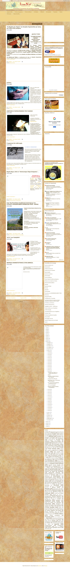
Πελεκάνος (59, 497)
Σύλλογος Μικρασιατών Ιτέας (50, 511)
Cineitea (46, 431)
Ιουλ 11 (49, 395)
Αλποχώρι (59, 437)
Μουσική (47, 488)
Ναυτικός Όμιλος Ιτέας (58, 489)
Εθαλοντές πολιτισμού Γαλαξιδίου (52, 458)
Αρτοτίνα (53, 443)
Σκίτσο (58, 508)
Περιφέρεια (58, 500)
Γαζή (57, 447)
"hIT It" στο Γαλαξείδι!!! (13, 237)
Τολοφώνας (51, 513)
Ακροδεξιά (59, 436)
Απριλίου (48, 415)
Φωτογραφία (48, 11)
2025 (47, 327)
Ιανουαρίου (49, 419)
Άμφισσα (53, 432)
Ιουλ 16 (49, 371)
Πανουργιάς (47, 495)
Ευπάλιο (46, 466)
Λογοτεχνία (58, 480)
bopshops (39, 565)
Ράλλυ (52, 506)
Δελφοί (11, 62)
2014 (47, 338)
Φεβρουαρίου (49, 418)
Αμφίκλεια (53, 438)
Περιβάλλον (48, 500)
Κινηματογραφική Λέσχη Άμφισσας (53, 477)
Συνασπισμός (57, 509)
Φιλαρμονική (61, 518)
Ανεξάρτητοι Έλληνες (49, 440)
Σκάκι (50, 508)
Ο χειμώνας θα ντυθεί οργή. (14, 143)
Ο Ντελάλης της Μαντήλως (49, 302)
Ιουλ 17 (49, 369)
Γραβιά (53, 450)
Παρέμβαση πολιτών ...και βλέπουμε (51, 306)
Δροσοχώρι (52, 457)
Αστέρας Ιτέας (48, 444)
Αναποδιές (58, 439)
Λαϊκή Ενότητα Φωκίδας (50, 185)
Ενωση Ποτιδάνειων (48, 277)
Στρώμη (51, 509)
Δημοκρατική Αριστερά (57, 455)
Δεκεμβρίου (49, 342)
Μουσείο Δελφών (56, 487)
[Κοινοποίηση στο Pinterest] (11, 30)
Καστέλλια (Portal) (48, 286)
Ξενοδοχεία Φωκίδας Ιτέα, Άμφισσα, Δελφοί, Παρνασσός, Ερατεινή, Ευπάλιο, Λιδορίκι (52, 301)
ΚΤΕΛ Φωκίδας (47, 291)
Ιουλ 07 (49, 401)
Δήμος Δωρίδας (47, 272)
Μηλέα (53, 486)
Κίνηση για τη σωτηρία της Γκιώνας (51, 280)
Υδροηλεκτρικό (54, 518)
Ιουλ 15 (49, 389)
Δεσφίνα (49, 455)
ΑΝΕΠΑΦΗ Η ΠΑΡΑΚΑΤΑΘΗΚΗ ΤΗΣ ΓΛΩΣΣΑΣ (20, 111)
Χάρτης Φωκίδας (17, 13)
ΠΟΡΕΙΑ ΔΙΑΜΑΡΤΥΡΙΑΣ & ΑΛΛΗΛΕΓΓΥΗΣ (53, 253)
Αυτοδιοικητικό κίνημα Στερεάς (54, 445)
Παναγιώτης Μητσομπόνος (49, 304)
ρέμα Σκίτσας (47, 528)
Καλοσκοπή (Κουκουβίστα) (49, 282)
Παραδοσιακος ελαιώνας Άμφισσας (53, 496)
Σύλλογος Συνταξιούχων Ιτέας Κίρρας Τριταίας (54, 512)
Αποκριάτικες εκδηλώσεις (50, 441)
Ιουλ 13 (49, 392)
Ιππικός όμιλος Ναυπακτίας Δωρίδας (51, 468)
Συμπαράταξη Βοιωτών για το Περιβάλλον (52, 311)
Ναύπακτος (47, 294)
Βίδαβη (50, 446)
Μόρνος (62, 488)
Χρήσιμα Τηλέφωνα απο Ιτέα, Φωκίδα (51, 320)
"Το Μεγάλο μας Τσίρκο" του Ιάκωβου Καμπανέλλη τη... (53, 373)
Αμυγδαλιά (47, 438)
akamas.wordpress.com (49, 265)
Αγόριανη (56, 435)
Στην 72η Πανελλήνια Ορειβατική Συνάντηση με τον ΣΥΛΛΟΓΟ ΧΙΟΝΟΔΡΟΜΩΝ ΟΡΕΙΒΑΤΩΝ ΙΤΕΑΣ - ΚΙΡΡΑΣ (22, 203)
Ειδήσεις (61, 458)
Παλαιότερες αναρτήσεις (36, 297)
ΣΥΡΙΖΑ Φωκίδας (50, 507)
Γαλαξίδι (61, 447)
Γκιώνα (61, 448)
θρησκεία (56, 526)
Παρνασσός (47, 497)
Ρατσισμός (59, 506)
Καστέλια (46, 284)
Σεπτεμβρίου (49, 347)
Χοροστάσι (61, 522)
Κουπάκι (46, 287)
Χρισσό (49, 524)
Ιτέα (48, 469)
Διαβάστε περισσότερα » (11, 59)
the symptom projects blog (51, 238)
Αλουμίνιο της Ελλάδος (50, 437)
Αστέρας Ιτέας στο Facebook (50, 270)
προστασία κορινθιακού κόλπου (54, 527)
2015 (47, 336)
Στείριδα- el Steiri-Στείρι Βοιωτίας (52, 222)
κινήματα (61, 526)
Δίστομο (56, 454)
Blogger (46, 565)
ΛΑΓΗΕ (38, 182)
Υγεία (47, 518)
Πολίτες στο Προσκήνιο (55, 502)
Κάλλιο (61, 469)
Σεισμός (60, 507)
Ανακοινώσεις (60, 438)
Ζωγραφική (55, 466)
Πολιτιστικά (48, 503)
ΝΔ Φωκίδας (49, 489)
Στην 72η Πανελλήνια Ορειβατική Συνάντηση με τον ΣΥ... (53, 383)
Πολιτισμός (9, 13)
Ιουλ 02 (49, 408)
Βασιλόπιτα (59, 446)
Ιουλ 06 (49, 402)
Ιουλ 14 (49, 390)
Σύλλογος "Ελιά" (48, 313)
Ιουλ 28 (49, 356)
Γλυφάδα (48, 450)
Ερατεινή (46, 463)
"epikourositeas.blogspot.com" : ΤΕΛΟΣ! (52, 257)
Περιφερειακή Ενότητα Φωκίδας (52, 501)
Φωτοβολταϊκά (18, 200)
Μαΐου (48, 413)
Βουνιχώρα (47, 447)
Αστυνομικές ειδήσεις (58, 444)
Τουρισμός (55, 11)
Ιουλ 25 (49, 360)
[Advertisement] (26, 18)
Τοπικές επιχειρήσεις (19, 11)
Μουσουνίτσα (55, 488)
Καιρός (61, 11)
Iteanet (52, 431)
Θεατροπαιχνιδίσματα (57, 467)
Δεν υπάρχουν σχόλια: (17, 61)
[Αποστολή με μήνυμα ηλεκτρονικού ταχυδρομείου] (7, 30)
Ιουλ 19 (49, 366)
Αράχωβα (47, 443)
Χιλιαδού (61, 521)
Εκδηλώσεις (49, 459)
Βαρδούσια (53, 446)
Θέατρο (13, 62)
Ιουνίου (48, 412)
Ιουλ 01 (49, 410)
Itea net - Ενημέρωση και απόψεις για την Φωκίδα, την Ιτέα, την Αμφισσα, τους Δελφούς (54, 192)
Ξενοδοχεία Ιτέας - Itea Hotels (50, 298)
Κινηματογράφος (12, 294)
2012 (47, 341)
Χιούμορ (48, 522)
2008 (47, 426)
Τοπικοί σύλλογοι (28, 11)
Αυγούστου (49, 348)
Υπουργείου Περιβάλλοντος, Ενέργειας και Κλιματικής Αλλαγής (35, 186)
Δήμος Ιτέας (47, 453)
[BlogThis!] (8, 30)
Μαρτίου (48, 416)
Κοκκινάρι (54, 478)
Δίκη (51, 454)
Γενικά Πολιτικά (52, 448)
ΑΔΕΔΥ (54, 434)
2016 (47, 335)
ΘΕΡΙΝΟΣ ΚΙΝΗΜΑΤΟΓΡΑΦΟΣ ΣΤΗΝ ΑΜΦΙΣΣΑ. (20, 262)
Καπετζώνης (54, 473)
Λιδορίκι (46, 480)
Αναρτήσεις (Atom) (26, 301)
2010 (47, 423)
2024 (47, 329)
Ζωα (51, 466)
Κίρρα (61, 470)
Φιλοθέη (48, 519)
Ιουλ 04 (49, 405)
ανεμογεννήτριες (12, 200)
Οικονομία (47, 493)
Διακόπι (46, 456)
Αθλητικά (42, 11)
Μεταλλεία (56, 485)
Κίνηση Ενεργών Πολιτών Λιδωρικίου (51, 470)
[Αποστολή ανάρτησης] (22, 61)
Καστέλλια (53, 474)
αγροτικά (56, 524)
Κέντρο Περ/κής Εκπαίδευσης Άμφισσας (52, 279)
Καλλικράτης (60, 471)
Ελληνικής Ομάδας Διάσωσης (51, 462)
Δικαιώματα (56, 456)
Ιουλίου (48, 350)
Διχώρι (62, 456)
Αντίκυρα (59, 440)
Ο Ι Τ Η (47, 252)
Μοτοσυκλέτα (47, 487)
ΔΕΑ (58, 450)
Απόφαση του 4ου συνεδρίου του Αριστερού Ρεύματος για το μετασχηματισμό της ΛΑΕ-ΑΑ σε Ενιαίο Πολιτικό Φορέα (53, 187)
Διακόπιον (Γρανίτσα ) (48, 273)
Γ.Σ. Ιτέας (52, 447)
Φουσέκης (53, 519)
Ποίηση (46, 502)
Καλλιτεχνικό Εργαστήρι (54, 472)
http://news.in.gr (33, 121)
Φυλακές (59, 519)
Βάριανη (46, 446)
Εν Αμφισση (48, 242)
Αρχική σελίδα (9, 11)
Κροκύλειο (46, 289)
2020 (47, 330)
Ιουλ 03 (49, 407)
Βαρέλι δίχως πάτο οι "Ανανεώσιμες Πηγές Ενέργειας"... (22, 171)
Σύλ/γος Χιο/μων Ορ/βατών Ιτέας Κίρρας (16, 234)
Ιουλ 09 (49, 398)
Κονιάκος (59, 478)
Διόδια (47, 457)
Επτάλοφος (60, 462)
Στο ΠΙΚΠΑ (48, 243)
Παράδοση (60, 495)
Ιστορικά (61, 468)
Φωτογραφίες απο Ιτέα (49, 318)
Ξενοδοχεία (36, 11)
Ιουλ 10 (49, 396)
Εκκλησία (56, 459)
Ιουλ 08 (49, 399)
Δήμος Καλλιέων (56, 453)
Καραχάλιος (60, 473)
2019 (47, 332)
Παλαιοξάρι (60, 494)
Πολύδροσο (58, 503)
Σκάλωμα (54, 508)
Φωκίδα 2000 (47, 520)
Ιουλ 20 (49, 365)
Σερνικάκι (46, 508)
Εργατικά (60, 463)
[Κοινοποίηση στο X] (9, 30)
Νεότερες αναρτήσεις (11, 297)
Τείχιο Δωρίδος (47, 316)
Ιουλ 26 (49, 359)
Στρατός (46, 509)
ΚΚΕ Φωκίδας (55, 469)
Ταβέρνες (61, 512)
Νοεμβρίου (49, 344)
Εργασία (52, 463)
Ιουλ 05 (49, 404)
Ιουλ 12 (49, 393)
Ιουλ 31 (49, 351)
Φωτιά (60, 520)
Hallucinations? (47, 266)
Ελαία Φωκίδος (47, 275)
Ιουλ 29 (49, 354)
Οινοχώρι (56, 493)
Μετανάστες (47, 486)
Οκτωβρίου (49, 345)
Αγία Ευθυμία (49, 435)
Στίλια (61, 508)
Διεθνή (50, 456)
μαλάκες (9, 82)
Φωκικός (53, 520)
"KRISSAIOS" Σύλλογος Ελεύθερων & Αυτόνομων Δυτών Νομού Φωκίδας (53, 247)
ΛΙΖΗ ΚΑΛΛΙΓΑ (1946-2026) (50, 239)
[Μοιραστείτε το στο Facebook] (10, 30)
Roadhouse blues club (49, 268)
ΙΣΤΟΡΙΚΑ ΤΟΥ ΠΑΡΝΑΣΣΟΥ (51, 217)
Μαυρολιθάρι (47, 485)
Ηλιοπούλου (61, 466)
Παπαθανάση (53, 495)
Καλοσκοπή (47, 473)
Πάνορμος (54, 494)
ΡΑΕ (37, 187)
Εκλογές (61, 459)
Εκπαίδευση (12, 140)
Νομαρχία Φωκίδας (48, 296)
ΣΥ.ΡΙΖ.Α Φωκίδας (48, 309)
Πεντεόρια (59, 498)
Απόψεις (11, 108)
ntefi (47, 227)
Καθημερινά (47, 471)
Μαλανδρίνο (55, 482)
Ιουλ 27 (49, 357)
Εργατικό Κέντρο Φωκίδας (54, 464)
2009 (47, 424)
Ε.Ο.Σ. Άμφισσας (59, 457)
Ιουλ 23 (49, 363)
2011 (47, 421)
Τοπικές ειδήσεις (59, 513)
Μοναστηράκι (58, 486)
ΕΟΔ (45, 458)
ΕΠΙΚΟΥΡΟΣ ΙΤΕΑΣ (49, 256)
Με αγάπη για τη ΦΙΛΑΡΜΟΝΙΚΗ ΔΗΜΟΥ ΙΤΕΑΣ (53, 293)
